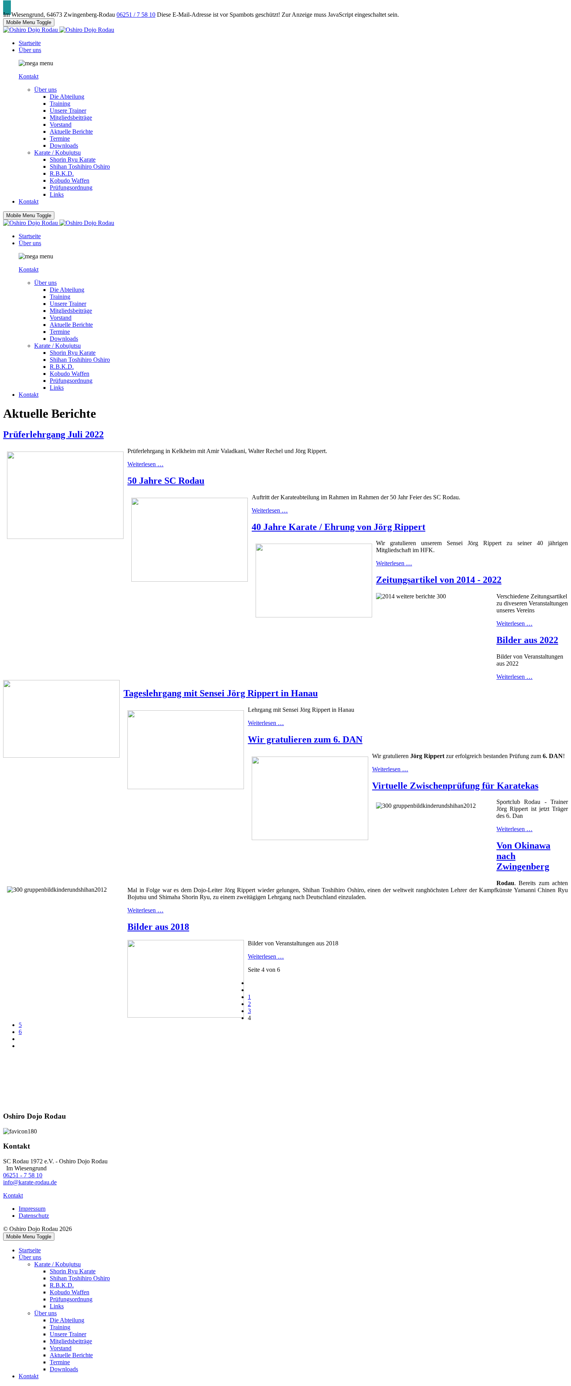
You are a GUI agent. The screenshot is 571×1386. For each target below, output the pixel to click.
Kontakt (28, 76)
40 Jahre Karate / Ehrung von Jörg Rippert (338, 527)
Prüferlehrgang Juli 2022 (53, 434)
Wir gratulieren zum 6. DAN (305, 739)
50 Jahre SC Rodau (165, 481)
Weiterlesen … (145, 464)
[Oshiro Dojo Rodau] (58, 29)
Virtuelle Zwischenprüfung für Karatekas (455, 786)
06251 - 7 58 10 (22, 1175)
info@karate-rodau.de (30, 1182)
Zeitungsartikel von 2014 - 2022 (438, 580)
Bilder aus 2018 (158, 927)
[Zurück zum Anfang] (7, 7)
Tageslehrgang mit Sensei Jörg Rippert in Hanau (221, 693)
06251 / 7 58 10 (136, 14)
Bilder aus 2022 (527, 640)
